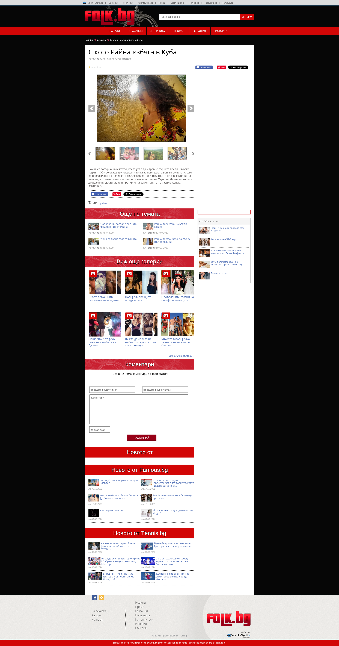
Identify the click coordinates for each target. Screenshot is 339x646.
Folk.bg (162, 2)
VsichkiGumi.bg (145, 2)
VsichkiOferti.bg (95, 2)
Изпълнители (144, 619)
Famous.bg (227, 2)
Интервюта (142, 615)
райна (103, 203)
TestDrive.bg (210, 2)
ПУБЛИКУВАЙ (141, 437)
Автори (97, 615)
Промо (139, 607)
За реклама (99, 611)
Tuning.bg (194, 2)
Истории (141, 624)
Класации (141, 611)
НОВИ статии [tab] (210, 221)
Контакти (98, 619)
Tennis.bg (128, 2)
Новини (101, 40)
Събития (141, 628)
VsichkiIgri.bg (177, 2)
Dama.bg (113, 2)
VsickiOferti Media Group (84, 2)
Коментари (205, 67)
